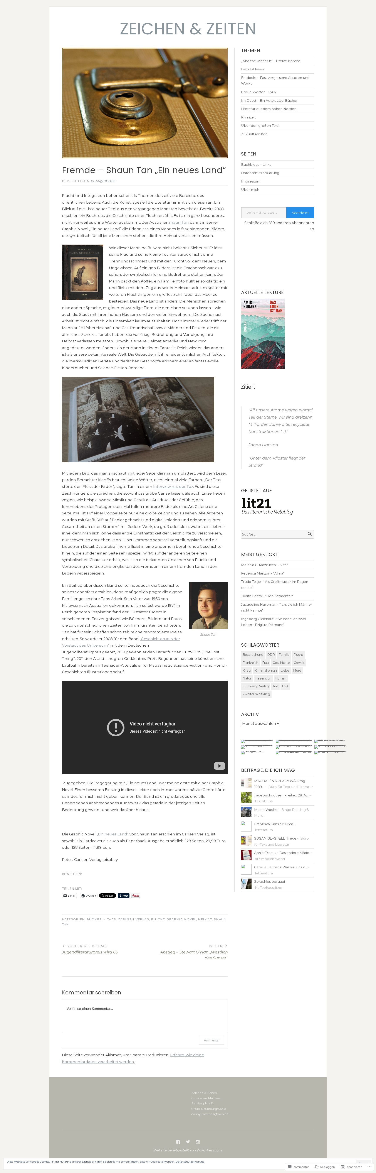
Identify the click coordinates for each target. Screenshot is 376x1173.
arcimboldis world (270, 859)
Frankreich (250, 663)
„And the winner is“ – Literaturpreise (271, 61)
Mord (297, 671)
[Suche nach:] (277, 534)
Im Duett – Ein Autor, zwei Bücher (269, 100)
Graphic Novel (181, 919)
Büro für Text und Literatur (290, 787)
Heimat (205, 919)
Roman (281, 678)
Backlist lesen (252, 69)
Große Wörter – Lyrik (258, 92)
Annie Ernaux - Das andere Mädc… (282, 853)
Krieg (247, 671)
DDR (271, 655)
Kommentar (211, 1040)
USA (285, 686)
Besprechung (253, 655)
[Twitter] (188, 1141)
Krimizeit (248, 117)
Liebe (285, 671)
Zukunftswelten (254, 134)
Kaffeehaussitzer (269, 888)
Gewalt (299, 663)
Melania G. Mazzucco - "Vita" (264, 565)
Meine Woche (265, 810)
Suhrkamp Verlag (256, 686)
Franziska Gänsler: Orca (273, 824)
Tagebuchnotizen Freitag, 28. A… (281, 795)
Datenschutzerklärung (260, 173)
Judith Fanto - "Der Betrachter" (267, 596)
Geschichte (281, 663)
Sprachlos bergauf (269, 881)
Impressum (250, 181)
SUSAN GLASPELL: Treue (275, 838)
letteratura (264, 830)
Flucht (157, 919)
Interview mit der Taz (173, 486)
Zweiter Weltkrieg (256, 694)
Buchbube (264, 801)
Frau (265, 663)
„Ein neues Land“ (112, 834)
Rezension (263, 678)
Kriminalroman (266, 671)
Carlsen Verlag (133, 919)
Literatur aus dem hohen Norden (268, 109)
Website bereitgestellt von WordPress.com (188, 1150)
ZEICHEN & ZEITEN (188, 28)
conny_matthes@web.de (209, 1114)
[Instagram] (198, 1141)
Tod (275, 686)
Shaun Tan (178, 222)
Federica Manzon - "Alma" (262, 573)
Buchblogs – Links (256, 164)
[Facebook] (178, 1141)
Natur (247, 678)
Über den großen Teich (260, 125)
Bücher (94, 919)
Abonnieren (300, 212)
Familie (284, 655)
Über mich (250, 190)
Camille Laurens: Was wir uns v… (280, 867)
